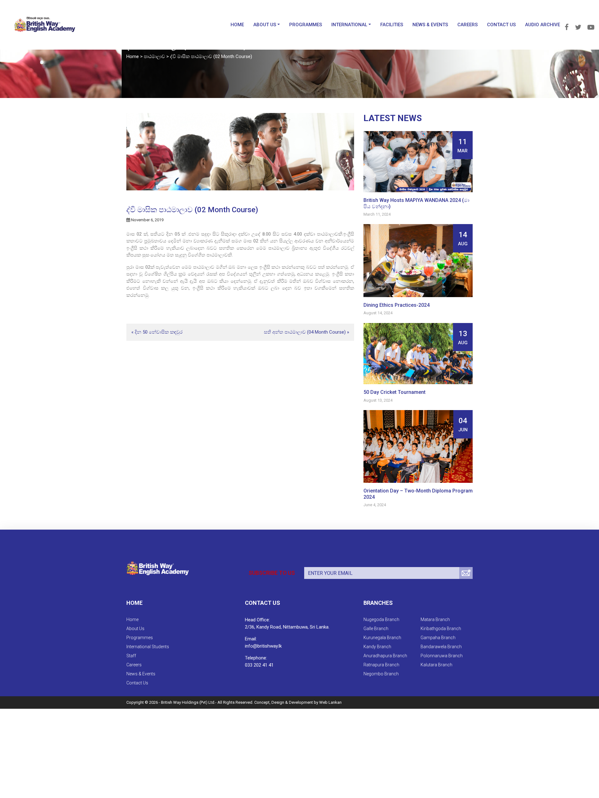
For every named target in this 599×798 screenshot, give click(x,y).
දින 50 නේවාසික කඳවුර (159, 332)
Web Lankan (330, 702)
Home (237, 15)
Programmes (305, 15)
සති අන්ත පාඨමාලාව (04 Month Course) (305, 332)
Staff (131, 655)
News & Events (430, 15)
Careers (467, 15)
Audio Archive (542, 15)
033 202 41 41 (259, 665)
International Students (147, 646)
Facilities (391, 15)
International (349, 15)
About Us (264, 15)
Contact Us (501, 15)
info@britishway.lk (263, 646)
